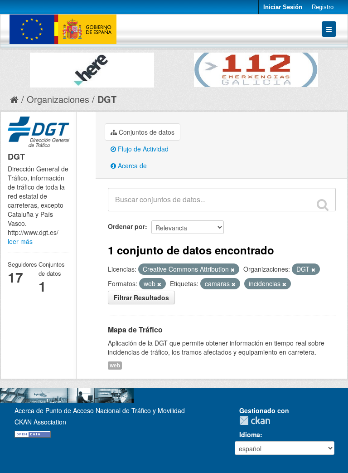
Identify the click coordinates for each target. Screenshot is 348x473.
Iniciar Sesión (282, 7)
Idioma (249, 434)
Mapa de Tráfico (135, 329)
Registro (323, 7)
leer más (20, 241)
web (115, 365)
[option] (92, 68)
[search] (322, 204)
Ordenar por (126, 226)
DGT (106, 99)
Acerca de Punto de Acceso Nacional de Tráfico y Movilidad (99, 410)
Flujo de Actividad (142, 148)
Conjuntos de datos (145, 132)
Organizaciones (58, 99)
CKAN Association (40, 421)
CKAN (257, 420)
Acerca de (131, 165)
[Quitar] (233, 269)
